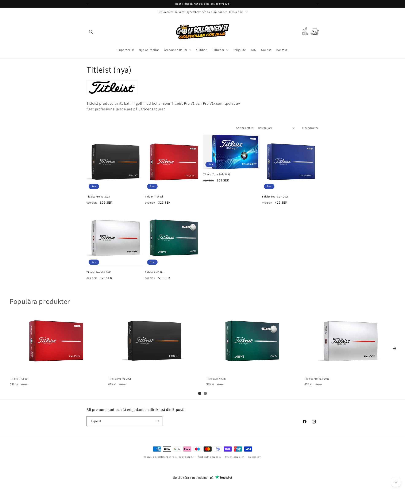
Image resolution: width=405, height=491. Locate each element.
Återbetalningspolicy (209, 456)
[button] (91, 32)
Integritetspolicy (234, 456)
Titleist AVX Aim (155, 272)
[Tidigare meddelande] (88, 4)
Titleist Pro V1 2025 (98, 196)
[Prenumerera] (157, 421)
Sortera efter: (245, 128)
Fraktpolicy (254, 456)
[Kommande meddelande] (317, 4)
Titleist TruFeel (154, 196)
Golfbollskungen (162, 456)
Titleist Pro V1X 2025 (99, 272)
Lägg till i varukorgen (55, 369)
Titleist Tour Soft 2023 (216, 174)
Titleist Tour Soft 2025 (275, 196)
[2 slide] (205, 393)
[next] (394, 348)
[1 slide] (199, 393)
